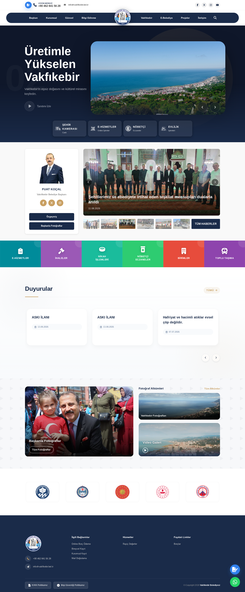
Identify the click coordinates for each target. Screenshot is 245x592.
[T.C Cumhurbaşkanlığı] (122, 492)
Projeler (185, 18)
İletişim (202, 18)
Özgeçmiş (51, 216)
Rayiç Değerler (130, 544)
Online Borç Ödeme (81, 544)
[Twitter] (51, 203)
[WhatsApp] (235, 582)
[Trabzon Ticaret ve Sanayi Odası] (202, 492)
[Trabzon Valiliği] (82, 492)
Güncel (69, 18)
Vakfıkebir (146, 18)
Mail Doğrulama (79, 558)
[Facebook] (43, 203)
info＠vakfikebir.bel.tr (78, 5)
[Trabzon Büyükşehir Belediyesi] (42, 492)
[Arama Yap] (215, 17)
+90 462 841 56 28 (42, 558)
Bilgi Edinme (89, 18)
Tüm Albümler (212, 388)
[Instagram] (60, 203)
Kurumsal (51, 18)
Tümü (210, 290)
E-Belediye (166, 18)
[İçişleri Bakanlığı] (162, 492)
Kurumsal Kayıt (79, 553)
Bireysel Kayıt (78, 548)
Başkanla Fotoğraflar (51, 226)
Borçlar (177, 544)
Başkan (33, 18)
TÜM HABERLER (206, 223)
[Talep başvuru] (28, 5)
